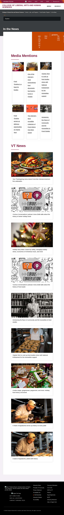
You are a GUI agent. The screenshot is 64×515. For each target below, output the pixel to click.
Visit (36, 1)
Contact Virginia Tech (18, 500)
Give (42, 1)
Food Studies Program (45, 12)
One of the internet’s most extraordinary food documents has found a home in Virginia (32, 85)
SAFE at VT (50, 490)
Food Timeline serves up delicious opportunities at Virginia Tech (18, 124)
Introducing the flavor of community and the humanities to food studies (32, 321)
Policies (49, 492)
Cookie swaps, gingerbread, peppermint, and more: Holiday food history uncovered (31, 391)
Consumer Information (52, 485)
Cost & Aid (49, 487)
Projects (58, 38)
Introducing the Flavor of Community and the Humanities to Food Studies (46, 124)
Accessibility (36, 499)
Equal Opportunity (51, 494)
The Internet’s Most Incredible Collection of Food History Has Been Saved (32, 124)
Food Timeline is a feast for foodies (18, 86)
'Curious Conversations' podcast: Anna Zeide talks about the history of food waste (31, 286)
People (46, 37)
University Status (37, 485)
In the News (54, 12)
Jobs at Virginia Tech (52, 502)
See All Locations (16, 498)
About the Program (39, 42)
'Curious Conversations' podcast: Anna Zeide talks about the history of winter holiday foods (31, 215)
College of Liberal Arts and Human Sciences (13, 12)
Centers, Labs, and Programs (32, 12)
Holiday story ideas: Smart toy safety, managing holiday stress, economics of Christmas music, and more (30, 250)
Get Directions (15, 496)
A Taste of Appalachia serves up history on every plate (29, 425)
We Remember (37, 494)
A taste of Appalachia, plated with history (25, 459)
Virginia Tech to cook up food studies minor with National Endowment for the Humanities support (46, 85)
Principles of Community (38, 487)
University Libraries (37, 497)
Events (54, 35)
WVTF (48, 497)
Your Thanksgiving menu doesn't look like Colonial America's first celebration (31, 180)
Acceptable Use (36, 492)
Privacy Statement (37, 490)
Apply (30, 1)
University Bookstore (52, 499)
